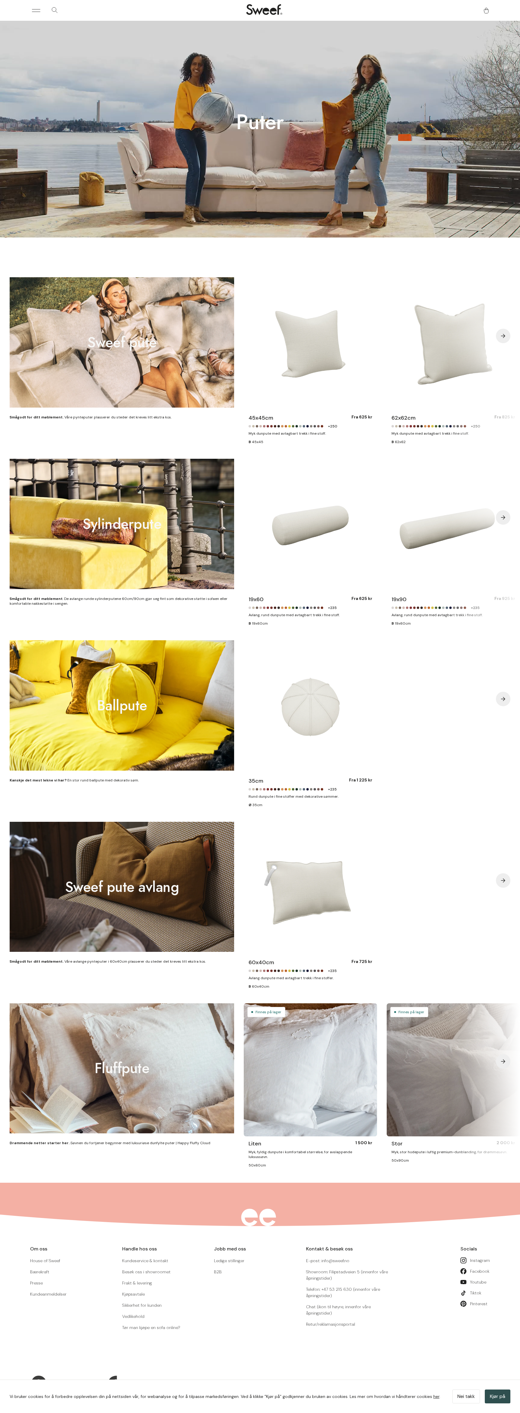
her (436, 1396)
